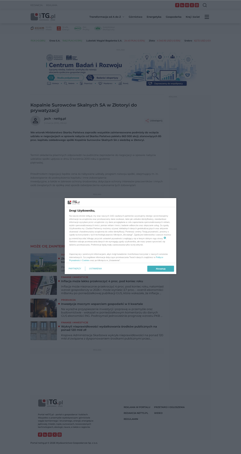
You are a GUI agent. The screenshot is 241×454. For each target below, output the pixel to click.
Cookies (86, 260)
